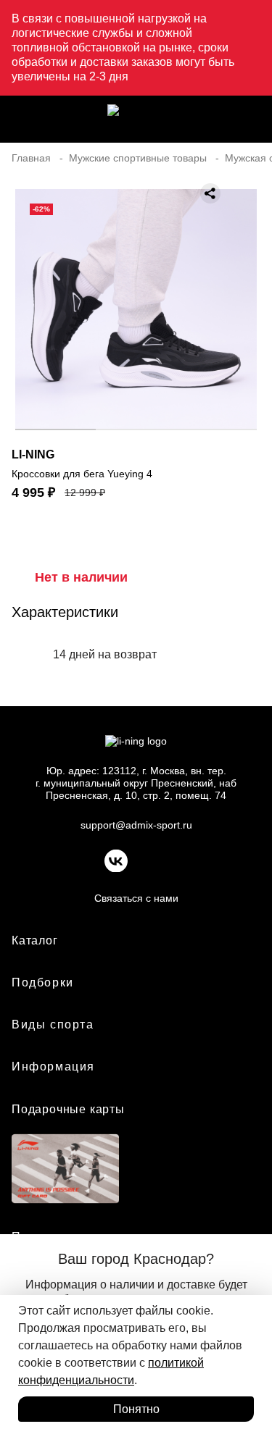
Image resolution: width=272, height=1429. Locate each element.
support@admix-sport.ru (136, 825)
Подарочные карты (68, 1109)
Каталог (35, 940)
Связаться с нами (136, 898)
